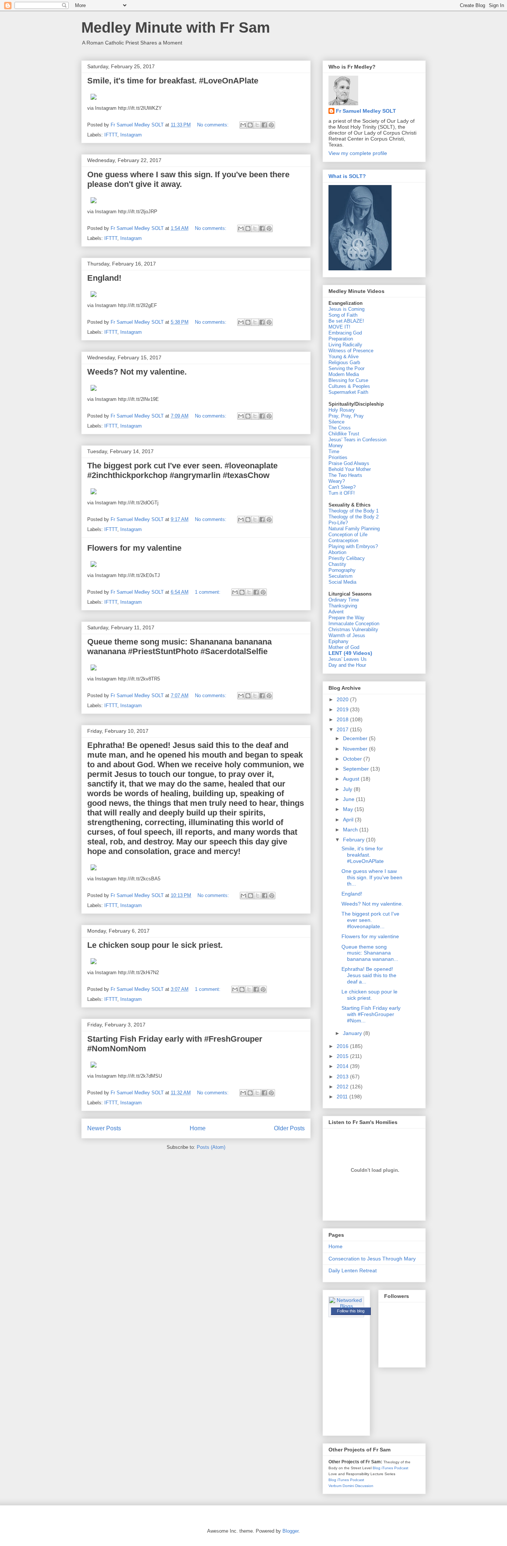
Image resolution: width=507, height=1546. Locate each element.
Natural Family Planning (354, 528)
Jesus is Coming (346, 309)
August (352, 779)
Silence (336, 422)
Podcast (401, 1468)
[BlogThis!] (250, 125)
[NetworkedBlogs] (346, 1306)
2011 (343, 1097)
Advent (336, 611)
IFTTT (110, 135)
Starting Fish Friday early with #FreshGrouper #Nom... (370, 1014)
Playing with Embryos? (353, 546)
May (348, 809)
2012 (343, 1087)
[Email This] (243, 125)
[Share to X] (257, 125)
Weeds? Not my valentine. (137, 371)
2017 (343, 729)
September (356, 769)
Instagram (131, 135)
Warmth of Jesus (346, 635)
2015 (343, 1056)
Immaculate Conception (353, 623)
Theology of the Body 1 (353, 511)
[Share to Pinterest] (271, 125)
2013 (343, 1076)
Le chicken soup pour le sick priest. (155, 945)
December (356, 738)
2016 (343, 1046)
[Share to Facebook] (264, 125)
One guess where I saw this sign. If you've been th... (371, 877)
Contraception (343, 540)
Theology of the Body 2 (353, 517)
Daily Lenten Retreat (352, 1270)
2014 (343, 1066)
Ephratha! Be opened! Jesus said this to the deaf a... (368, 975)
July (348, 789)
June (349, 799)
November (356, 749)
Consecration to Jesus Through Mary (372, 1259)
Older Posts (289, 1128)
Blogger (290, 1531)
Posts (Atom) (211, 1147)
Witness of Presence (350, 350)
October (353, 759)
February (354, 840)
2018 (343, 719)
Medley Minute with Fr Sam (175, 27)
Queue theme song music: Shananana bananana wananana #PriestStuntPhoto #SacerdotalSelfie (179, 646)
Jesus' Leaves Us (347, 659)
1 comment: (208, 592)
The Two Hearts (345, 475)
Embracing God (345, 333)
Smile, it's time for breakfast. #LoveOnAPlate (172, 80)
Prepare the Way (346, 617)
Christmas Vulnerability (353, 629)
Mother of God (343, 647)
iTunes (387, 1468)
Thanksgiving (342, 606)
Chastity (337, 564)
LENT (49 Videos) (350, 653)
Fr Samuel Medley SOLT (366, 111)
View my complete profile (357, 153)
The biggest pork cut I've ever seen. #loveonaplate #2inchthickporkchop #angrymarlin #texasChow (182, 470)
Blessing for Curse (348, 380)
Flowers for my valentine (134, 548)
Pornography (342, 570)
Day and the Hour (347, 665)
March (351, 830)
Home (198, 1128)
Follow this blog (350, 1311)
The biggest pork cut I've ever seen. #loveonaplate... (370, 920)
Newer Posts (104, 1128)
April (349, 820)
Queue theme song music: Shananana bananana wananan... (369, 953)
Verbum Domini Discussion (350, 1486)
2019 (343, 709)
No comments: (213, 125)
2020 (343, 699)
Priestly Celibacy (346, 558)
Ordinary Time (343, 600)
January (353, 1033)
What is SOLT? (347, 176)
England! (104, 278)
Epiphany (338, 641)
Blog (376, 1468)
